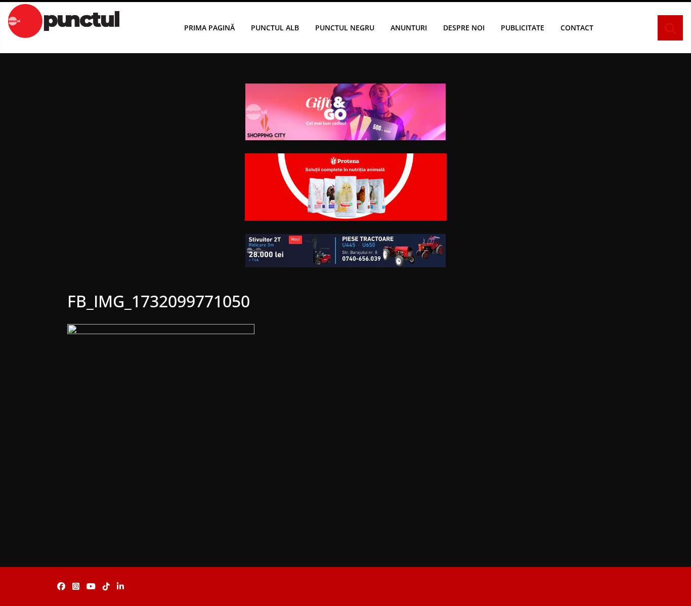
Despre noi (464, 27)
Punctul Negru (344, 27)
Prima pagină (209, 27)
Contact (576, 27)
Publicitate (522, 27)
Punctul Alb (275, 27)
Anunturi (409, 27)
